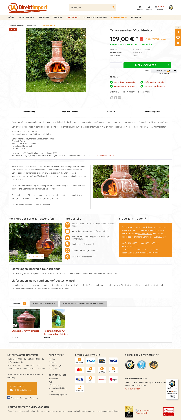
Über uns (52, 362)
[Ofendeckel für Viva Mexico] (26, 318)
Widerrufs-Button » (133, 389)
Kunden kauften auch (44, 303)
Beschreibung (29, 112)
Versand (111, 112)
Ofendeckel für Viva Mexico (25, 330)
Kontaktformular (145, 233)
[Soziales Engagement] (168, 411)
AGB (50, 382)
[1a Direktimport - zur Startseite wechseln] (28, 8)
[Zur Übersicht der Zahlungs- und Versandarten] (79, 360)
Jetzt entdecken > (35, 256)
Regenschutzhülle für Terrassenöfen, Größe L (56, 332)
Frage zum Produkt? (70, 112)
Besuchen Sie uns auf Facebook (24, 398)
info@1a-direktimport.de (24, 390)
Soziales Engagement (58, 394)
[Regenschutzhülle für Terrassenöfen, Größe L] (58, 318)
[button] (164, 72)
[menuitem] (92, 7)
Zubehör (18, 303)
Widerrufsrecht (55, 385)
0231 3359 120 (159, 237)
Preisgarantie (54, 368)
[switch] (172, 396)
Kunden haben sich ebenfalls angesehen (83, 303)
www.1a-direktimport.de (104, 155)
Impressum (53, 379)
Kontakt (52, 359)
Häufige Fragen (55, 365)
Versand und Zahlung (58, 388)
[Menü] (176, 380)
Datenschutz (54, 391)
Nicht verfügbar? (152, 112)
